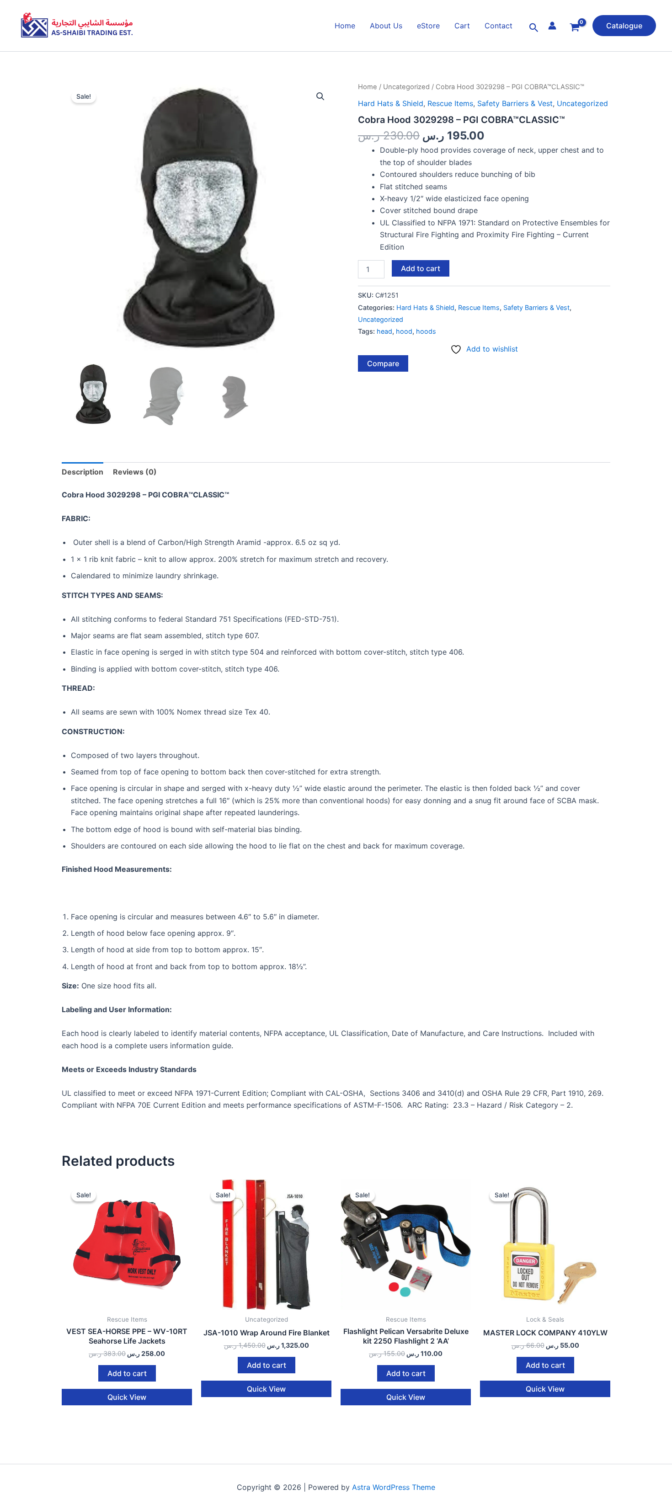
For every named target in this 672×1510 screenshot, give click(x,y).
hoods (426, 331)
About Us (386, 25)
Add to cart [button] (127, 1373)
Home (345, 25)
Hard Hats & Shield (390, 103)
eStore (428, 25)
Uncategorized (406, 87)
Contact (498, 25)
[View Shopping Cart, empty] (574, 28)
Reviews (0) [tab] (135, 471)
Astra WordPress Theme (393, 1487)
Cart (462, 25)
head (384, 331)
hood (404, 331)
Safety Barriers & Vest (515, 103)
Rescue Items (450, 103)
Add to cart (420, 268)
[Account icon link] (552, 25)
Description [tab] (82, 471)
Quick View (126, 1397)
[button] (534, 28)
